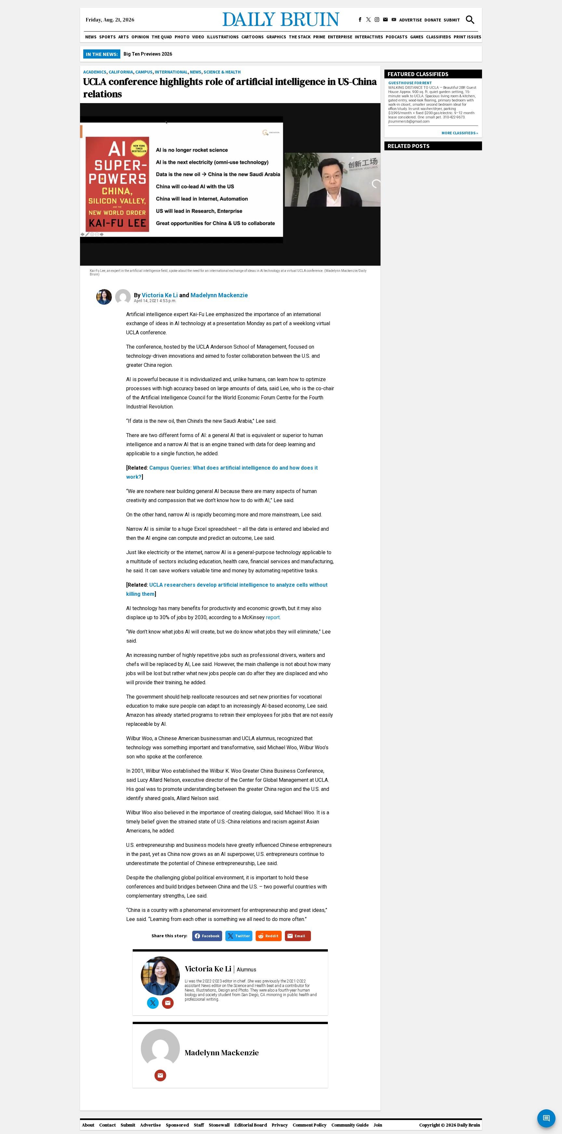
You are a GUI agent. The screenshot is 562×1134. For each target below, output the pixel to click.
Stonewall (219, 1125)
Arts (123, 37)
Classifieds (438, 37)
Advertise (410, 20)
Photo (182, 37)
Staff (199, 1125)
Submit (452, 20)
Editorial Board (250, 1125)
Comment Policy (310, 1125)
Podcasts (397, 37)
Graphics (276, 37)
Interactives (369, 37)
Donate (432, 20)
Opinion (140, 37)
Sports (107, 37)
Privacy (280, 1125)
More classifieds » (460, 132)
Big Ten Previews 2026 (148, 54)
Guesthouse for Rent (410, 82)
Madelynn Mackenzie (219, 295)
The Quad (162, 37)
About (88, 1125)
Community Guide (350, 1125)
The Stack (300, 37)
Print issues (467, 37)
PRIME (319, 37)
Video (198, 37)
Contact (107, 1125)
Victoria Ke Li (160, 295)
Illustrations (223, 37)
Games (416, 37)
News (91, 37)
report (273, 617)
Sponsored (177, 1125)
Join (378, 1125)
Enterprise (340, 37)
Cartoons (252, 37)
